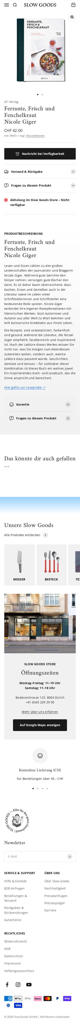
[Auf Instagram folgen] (18, 984)
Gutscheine (12, 920)
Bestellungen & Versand (15, 898)
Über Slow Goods (57, 881)
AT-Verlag (11, 102)
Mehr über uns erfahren (40, 712)
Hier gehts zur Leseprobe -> (25, 387)
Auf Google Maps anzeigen (40, 725)
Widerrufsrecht (15, 941)
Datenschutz (13, 956)
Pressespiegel (54, 903)
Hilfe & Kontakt (15, 881)
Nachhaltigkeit (55, 888)
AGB (7, 949)
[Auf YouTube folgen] (29, 984)
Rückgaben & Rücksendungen (16, 910)
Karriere (50, 910)
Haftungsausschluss (19, 971)
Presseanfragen (56, 896)
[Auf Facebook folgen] (7, 984)
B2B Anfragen (14, 888)
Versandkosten (35, 135)
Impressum (12, 963)
